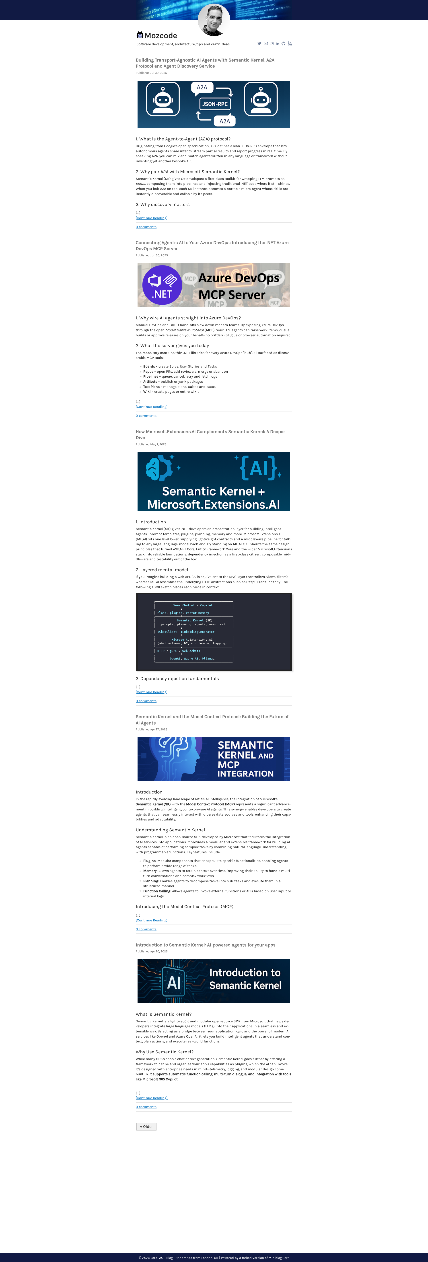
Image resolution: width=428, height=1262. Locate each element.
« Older (146, 1126)
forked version (253, 1258)
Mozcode (160, 35)
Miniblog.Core (279, 1258)
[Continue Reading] (152, 218)
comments (146, 227)
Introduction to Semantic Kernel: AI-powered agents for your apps (206, 945)
